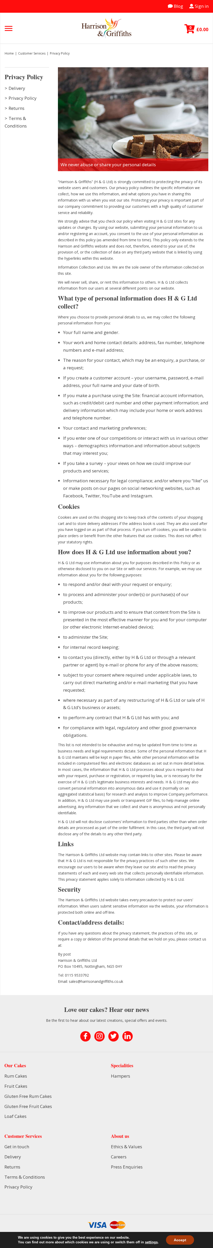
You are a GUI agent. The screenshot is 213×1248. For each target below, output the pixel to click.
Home (9, 53)
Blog (178, 6)
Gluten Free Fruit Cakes (28, 1106)
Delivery (17, 88)
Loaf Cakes (15, 1116)
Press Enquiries (127, 1167)
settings (151, 1242)
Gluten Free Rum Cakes (28, 1096)
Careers (119, 1157)
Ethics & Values (126, 1147)
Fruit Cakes (15, 1086)
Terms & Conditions (24, 1177)
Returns (16, 108)
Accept (180, 1240)
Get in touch (16, 1147)
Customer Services (31, 53)
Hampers (120, 1076)
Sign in (201, 6)
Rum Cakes (15, 1076)
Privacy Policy (23, 98)
